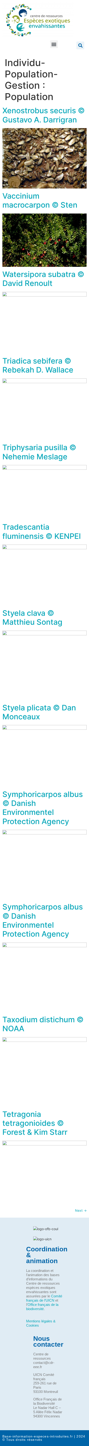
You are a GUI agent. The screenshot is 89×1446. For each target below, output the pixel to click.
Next (81, 1210)
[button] (54, 44)
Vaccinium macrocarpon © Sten (39, 200)
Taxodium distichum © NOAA (43, 1024)
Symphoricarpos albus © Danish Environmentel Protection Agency (42, 808)
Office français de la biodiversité (42, 1307)
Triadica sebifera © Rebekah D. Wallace (37, 365)
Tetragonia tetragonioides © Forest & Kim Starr (34, 1123)
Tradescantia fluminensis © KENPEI (41, 531)
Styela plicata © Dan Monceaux (39, 712)
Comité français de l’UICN (44, 1298)
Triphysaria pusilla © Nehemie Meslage (39, 452)
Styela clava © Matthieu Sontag (32, 617)
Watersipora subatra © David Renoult (43, 279)
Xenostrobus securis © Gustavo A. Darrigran (43, 115)
